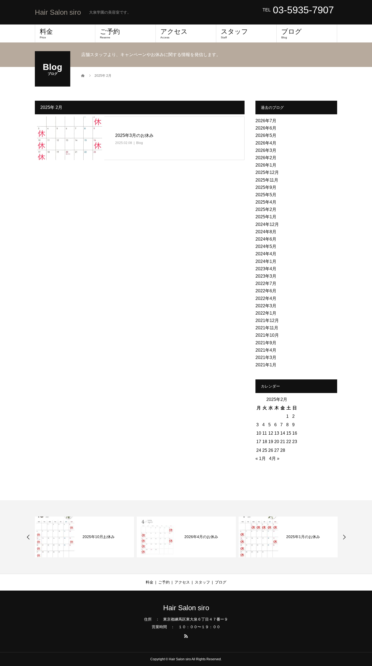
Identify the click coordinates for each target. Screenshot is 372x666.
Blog (139, 143)
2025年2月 (265, 209)
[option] (84, 537)
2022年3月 (265, 305)
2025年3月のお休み (134, 135)
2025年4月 (265, 202)
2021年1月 (265, 365)
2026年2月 (265, 157)
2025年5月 (265, 194)
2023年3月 (265, 276)
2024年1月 (265, 261)
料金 (46, 33)
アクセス (174, 33)
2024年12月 (267, 224)
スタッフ (234, 33)
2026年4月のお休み (201, 537)
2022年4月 (265, 298)
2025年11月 (266, 180)
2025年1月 (265, 216)
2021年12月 (267, 320)
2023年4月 (265, 268)
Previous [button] (28, 537)
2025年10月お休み (99, 537)
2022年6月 (265, 291)
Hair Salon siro (58, 12)
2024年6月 (265, 239)
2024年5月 (265, 246)
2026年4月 (265, 143)
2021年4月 (265, 350)
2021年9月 (265, 342)
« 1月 (260, 458)
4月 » (274, 458)
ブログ (291, 33)
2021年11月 (266, 328)
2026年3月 (265, 150)
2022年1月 (265, 313)
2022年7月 (265, 283)
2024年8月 (265, 231)
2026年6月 (265, 128)
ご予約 (110, 33)
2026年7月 (265, 120)
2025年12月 (267, 172)
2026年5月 (265, 135)
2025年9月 (265, 187)
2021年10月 (267, 335)
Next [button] (344, 537)
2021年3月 (265, 357)
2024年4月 (265, 253)
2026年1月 (265, 165)
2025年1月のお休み (303, 537)
